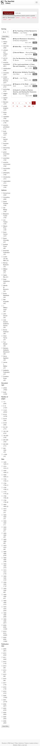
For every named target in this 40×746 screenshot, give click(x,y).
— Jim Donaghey (25, 66)
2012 (4, 662)
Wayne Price (5, 228)
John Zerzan (5, 315)
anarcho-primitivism (6, 127)
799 (25, 106)
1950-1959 (5, 596)
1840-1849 (5, 529)
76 (33, 103)
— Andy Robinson (26, 47)
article (5, 389)
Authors (21, 743)
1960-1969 (5, 602)
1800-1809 (5, 505)
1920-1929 (5, 578)
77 (13, 106)
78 (17, 106)
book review (5, 133)
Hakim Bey (5, 276)
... (22, 103)
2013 (4, 667)
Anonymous (6, 194)
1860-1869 (5, 541)
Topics (26, 743)
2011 (4, 658)
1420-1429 (5, 463)
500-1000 (4, 450)
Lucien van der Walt (6, 258)
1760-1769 (5, 488)
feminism (6, 144)
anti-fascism (5, 139)
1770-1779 (5, 493)
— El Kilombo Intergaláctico (25, 40)
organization (6, 182)
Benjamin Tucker (6, 215)
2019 (4, 692)
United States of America (5, 80)
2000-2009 (5, 627)
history (5, 42)
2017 (4, 684)
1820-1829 (5, 517)
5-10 (5, 407)
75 (30, 103)
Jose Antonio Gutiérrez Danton (6, 323)
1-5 (4, 402)
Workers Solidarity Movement (6, 351)
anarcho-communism (6, 164)
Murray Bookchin (6, 264)
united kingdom (5, 108)
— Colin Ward (25, 73)
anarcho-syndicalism (6, 64)
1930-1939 (5, 584)
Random (4, 743)
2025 (4, 718)
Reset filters (5, 36)
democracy (6, 148)
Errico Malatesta (6, 295)
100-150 (5, 432)
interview (5, 47)
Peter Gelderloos (6, 281)
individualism (6, 69)
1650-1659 (5, 476)
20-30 (5, 415)
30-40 (5, 419)
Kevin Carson (5, 234)
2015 (4, 675)
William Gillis (5, 271)
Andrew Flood (5, 246)
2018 (4, 688)
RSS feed (10, 743)
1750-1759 (5, 484)
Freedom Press (6, 378)
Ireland (5, 186)
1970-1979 (5, 608)
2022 (4, 705)
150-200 (5, 436)
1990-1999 (5, 621)
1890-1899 (5, 559)
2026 (4, 722)
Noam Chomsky (6, 240)
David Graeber (5, 203)
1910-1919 (5, 572)
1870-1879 (5, 547)
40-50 (5, 424)
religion (5, 94)
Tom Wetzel (5, 344)
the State (6, 122)
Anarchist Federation (6, 252)
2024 (4, 713)
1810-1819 (5, 510)
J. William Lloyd (5, 308)
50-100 (5, 428)
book (5, 393)
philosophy (6, 173)
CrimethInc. (6, 198)
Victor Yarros (5, 338)
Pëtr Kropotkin (6, 301)
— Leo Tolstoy (25, 32)
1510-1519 (5, 467)
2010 (4, 654)
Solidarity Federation (6, 372)
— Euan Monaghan (25, 92)
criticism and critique (5, 53)
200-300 (5, 441)
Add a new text (22, 745)
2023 (4, 709)
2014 (4, 671)
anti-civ (5, 59)
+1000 (5, 455)
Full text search (8, 13)
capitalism (6, 117)
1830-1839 (5, 523)
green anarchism (6, 154)
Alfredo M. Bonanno (6, 288)
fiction (5, 113)
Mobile (15, 745)
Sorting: (4, 29)
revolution (6, 74)
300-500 (5, 445)
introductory (6, 178)
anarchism (6, 159)
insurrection (6, 169)
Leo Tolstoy (5, 222)
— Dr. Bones (25, 59)
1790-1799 (5, 501)
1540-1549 (5, 471)
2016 (4, 679)
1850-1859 (5, 535)
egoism (5, 99)
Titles (16, 743)
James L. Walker (5, 365)
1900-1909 (5, 566)
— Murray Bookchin (25, 53)
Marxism (5, 103)
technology (6, 90)
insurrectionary (6, 86)
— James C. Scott (25, 85)
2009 (4, 650)
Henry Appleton (5, 358)
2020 (5, 696)
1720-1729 (5, 480)
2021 (5, 701)
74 (26, 103)
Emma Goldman (6, 331)
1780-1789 (5, 497)
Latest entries (33, 743)
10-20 (5, 411)
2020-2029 (5, 639)
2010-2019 (5, 633)
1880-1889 (5, 553)
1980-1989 (5, 615)
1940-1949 (5, 590)
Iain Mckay (5, 209)
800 (29, 106)
